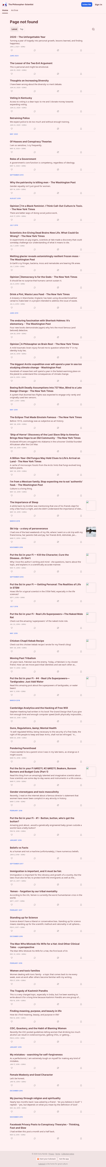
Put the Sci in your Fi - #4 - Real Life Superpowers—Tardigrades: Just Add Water (40, 680)
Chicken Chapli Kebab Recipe (27, 640)
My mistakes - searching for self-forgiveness (36, 1054)
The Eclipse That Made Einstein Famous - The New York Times (46, 417)
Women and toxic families (25, 970)
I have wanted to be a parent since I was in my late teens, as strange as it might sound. (44, 753)
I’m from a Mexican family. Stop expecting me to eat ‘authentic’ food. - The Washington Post (46, 483)
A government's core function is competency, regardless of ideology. (42, 162)
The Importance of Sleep (24, 502)
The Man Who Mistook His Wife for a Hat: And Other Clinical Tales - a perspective (45, 945)
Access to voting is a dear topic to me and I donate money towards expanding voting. (41, 103)
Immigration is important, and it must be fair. (36, 871)
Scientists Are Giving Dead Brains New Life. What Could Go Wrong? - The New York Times (44, 234)
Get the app (64, 1159)
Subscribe (86, 4)
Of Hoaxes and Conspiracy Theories (31, 141)
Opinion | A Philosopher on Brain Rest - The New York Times (44, 344)
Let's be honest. (17, 1078)
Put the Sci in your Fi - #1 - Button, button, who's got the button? (42, 820)
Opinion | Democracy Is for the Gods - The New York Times (43, 277)
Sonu (23, 47)
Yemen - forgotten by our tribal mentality (33, 891)
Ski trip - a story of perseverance (29, 528)
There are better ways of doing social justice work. (34, 212)
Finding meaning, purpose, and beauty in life (36, 1011)
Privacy (51, 1154)
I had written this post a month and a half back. (32, 1131)
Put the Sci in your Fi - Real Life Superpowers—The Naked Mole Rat (46, 616)
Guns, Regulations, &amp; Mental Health (33, 728)
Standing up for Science (24, 917)
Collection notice (67, 1154)
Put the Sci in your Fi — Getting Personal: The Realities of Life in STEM (45, 586)
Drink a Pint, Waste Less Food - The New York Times (40, 294)
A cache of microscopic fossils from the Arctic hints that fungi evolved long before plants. (45, 466)
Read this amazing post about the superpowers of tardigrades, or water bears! (44, 686)
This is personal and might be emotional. (29, 66)
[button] (5, 10)
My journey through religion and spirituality (35, 1098)
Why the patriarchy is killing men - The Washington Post (43, 182)
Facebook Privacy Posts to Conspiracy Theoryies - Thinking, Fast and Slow (45, 1126)
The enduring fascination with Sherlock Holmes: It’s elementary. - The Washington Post (40, 322)
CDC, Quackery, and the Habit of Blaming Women (38, 1028)
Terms (57, 1154)
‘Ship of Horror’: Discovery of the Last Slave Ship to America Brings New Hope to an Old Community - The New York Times (45, 436)
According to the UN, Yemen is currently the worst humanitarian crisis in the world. (46, 896)
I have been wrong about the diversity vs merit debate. (36, 84)
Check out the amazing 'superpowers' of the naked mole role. (39, 621)
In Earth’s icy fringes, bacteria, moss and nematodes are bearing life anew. (45, 263)
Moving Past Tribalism (23, 658)
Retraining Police (20, 118)
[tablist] (17, 29)
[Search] (93, 29)
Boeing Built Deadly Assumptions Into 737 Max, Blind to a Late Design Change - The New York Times (46, 389)
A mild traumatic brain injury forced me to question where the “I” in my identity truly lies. (44, 349)
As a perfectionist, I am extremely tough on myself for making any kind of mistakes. (45, 1059)
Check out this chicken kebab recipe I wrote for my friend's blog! (40, 644)
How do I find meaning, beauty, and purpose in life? (34, 1014)
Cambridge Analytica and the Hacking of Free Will (39, 708)
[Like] (12, 50)
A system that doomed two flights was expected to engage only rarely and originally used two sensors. (45, 396)
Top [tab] (21, 29)
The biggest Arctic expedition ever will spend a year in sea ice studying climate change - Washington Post (46, 366)
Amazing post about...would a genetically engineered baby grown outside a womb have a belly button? (46, 826)
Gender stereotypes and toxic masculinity (34, 791)
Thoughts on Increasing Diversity (29, 80)
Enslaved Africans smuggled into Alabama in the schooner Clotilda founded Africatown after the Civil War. (46, 443)
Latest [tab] (14, 29)
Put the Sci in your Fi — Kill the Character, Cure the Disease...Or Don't (39, 556)
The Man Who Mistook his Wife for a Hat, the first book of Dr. (39, 950)
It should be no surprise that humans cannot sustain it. (36, 280)
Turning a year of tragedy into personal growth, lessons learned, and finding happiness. (46, 42)
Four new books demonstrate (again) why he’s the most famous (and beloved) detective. (42, 329)
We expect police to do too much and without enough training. (40, 121)
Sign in (98, 4)
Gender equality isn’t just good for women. (30, 186)
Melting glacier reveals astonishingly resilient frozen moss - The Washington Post (45, 258)
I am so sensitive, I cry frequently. (26, 145)
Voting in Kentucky (21, 98)
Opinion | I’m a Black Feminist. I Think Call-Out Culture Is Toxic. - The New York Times (46, 208)
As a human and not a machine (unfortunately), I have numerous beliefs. (44, 851)
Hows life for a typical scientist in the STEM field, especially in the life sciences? (42, 593)
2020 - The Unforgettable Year (27, 37)
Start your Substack (48, 1159)
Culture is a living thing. (21, 488)
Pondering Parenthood (23, 748)
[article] (53, 43)
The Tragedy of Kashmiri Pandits (29, 990)
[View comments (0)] (35, 50)
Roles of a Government (23, 159)
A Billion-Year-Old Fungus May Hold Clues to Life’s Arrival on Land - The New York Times (45, 460)
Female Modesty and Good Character (31, 1074)
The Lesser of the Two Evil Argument (31, 63)
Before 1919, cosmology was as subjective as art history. (37, 420)
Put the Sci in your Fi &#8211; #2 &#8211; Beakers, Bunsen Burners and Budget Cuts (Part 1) (43, 770)
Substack (41, 1164)
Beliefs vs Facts (19, 847)
